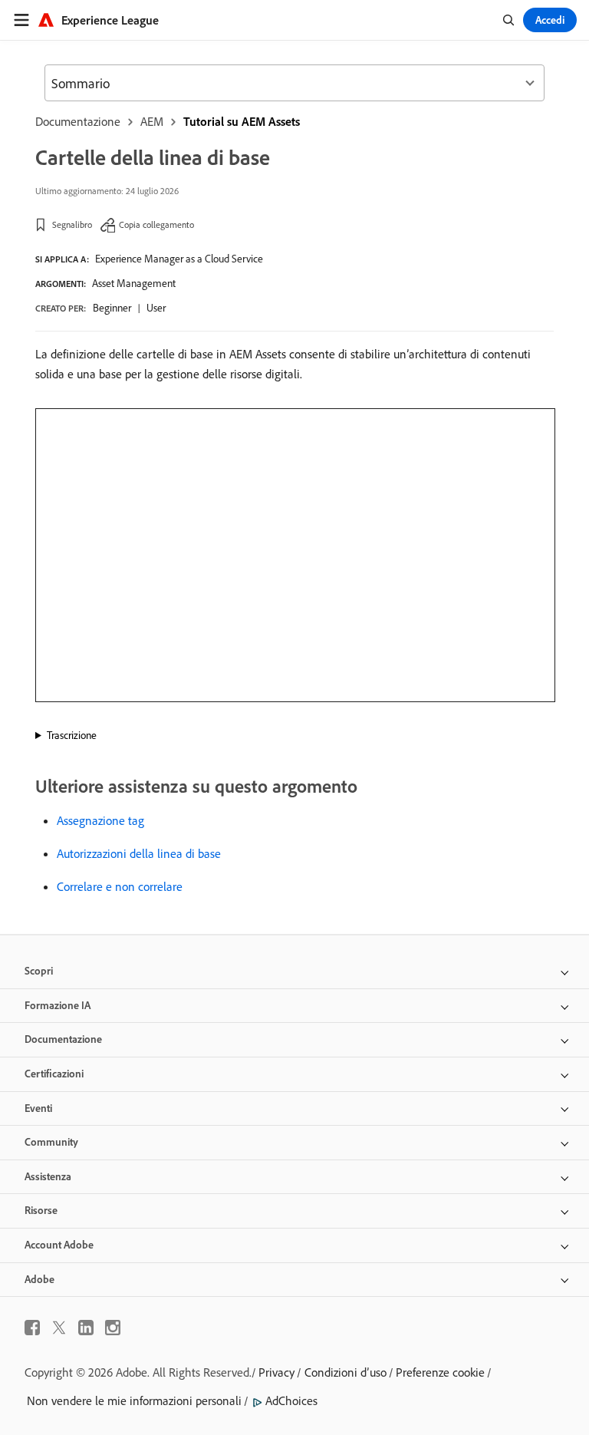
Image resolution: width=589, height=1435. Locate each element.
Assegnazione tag (100, 820)
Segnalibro (72, 224)
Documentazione (77, 121)
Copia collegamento (156, 224)
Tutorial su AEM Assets (241, 121)
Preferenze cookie (440, 1372)
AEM (151, 121)
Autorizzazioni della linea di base (139, 853)
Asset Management (134, 283)
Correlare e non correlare (120, 886)
